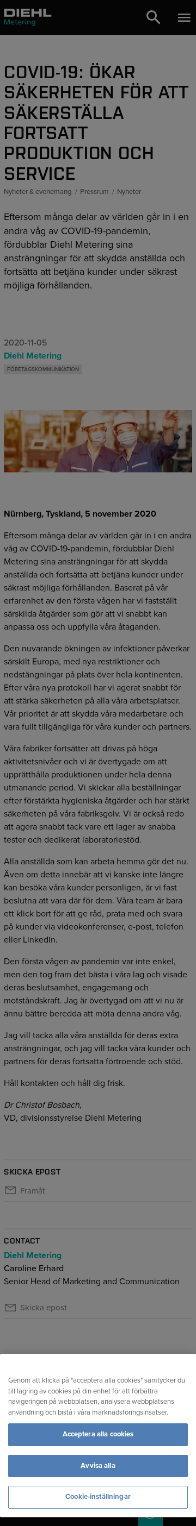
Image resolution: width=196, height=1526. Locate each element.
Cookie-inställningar (98, 1496)
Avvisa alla (98, 1465)
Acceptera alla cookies (98, 1434)
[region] (98, 1435)
